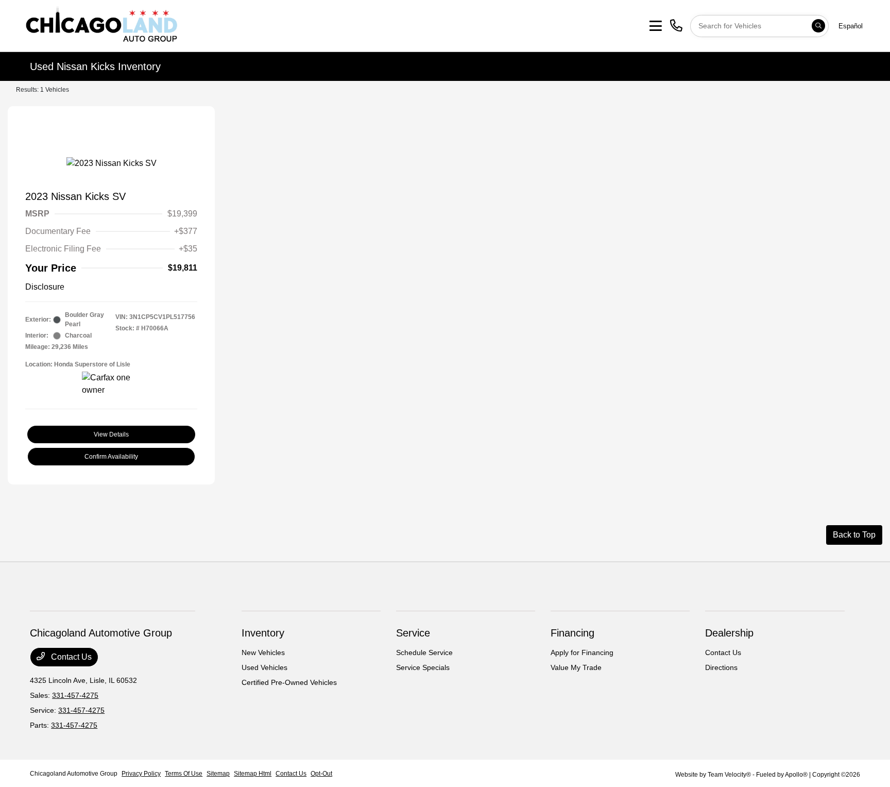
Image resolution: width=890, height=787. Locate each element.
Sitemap (218, 773)
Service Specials (423, 667)
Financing (572, 633)
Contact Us (70, 656)
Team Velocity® (729, 774)
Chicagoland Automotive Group (73, 773)
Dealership (729, 633)
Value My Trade (576, 667)
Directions (721, 667)
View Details (111, 434)
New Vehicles (263, 652)
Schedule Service (424, 652)
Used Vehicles (264, 667)
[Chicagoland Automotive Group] (101, 25)
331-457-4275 (75, 695)
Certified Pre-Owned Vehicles (289, 682)
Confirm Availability (111, 456)
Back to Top (854, 534)
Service (413, 633)
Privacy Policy (141, 773)
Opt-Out (321, 773)
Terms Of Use (183, 773)
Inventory (263, 633)
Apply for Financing (582, 652)
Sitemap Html (252, 773)
